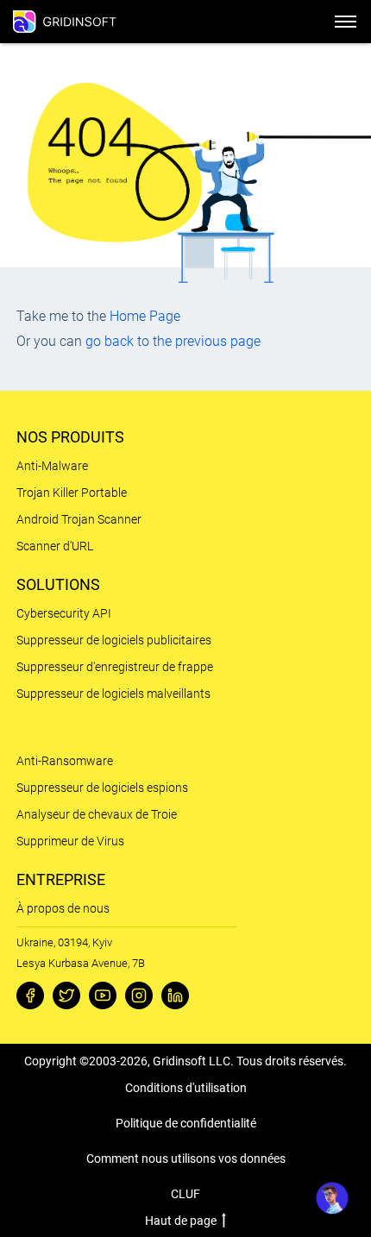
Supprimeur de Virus (70, 841)
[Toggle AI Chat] (332, 1198)
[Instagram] (139, 995)
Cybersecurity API (63, 613)
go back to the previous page (173, 341)
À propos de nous (63, 908)
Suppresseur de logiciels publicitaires (113, 640)
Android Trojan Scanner (78, 519)
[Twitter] (66, 995)
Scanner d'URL (54, 546)
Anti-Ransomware (64, 761)
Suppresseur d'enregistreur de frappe (114, 667)
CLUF (185, 1194)
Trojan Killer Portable (71, 492)
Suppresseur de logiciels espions (102, 787)
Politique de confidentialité (186, 1123)
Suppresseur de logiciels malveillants (113, 693)
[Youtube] (102, 995)
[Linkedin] (175, 995)
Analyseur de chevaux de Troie (96, 814)
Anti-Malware (52, 466)
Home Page (145, 316)
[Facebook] (30, 995)
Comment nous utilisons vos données (186, 1158)
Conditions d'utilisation (186, 1088)
